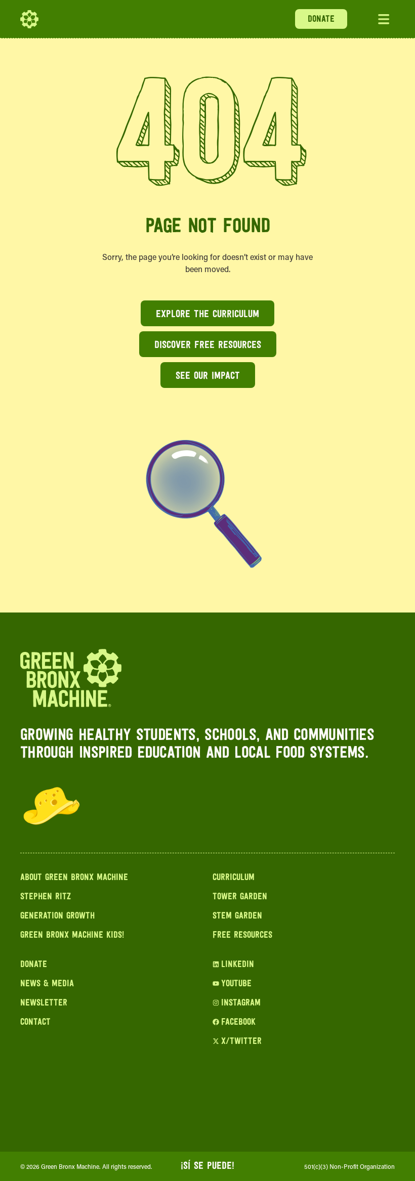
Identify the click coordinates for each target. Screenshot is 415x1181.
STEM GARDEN (237, 916)
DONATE (321, 19)
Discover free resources (207, 345)
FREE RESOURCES (242, 935)
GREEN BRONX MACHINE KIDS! (72, 935)
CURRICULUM (234, 878)
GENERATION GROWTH (57, 916)
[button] (383, 19)
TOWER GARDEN (240, 897)
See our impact (208, 376)
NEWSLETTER (43, 1003)
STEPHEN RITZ (45, 897)
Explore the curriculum (207, 315)
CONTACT (35, 1022)
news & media (47, 984)
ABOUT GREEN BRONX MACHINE (74, 878)
